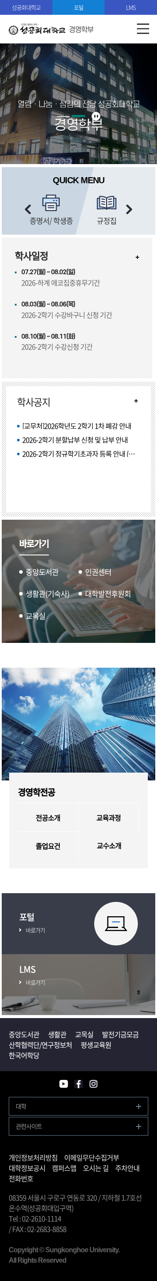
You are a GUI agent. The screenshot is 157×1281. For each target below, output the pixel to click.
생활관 (57, 1034)
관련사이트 (29, 1126)
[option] (51, 209)
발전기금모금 (120, 1034)
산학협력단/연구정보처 (40, 1044)
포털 (78, 7)
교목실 (84, 1034)
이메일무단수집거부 (91, 1157)
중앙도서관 (24, 1034)
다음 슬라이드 (129, 209)
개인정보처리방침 (33, 1157)
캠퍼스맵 (64, 1168)
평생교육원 (96, 1044)
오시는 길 (96, 1168)
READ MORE (136, 400)
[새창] (63, 1084)
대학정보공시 (27, 1168)
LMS (131, 7)
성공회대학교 (26, 7)
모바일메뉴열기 (143, 29)
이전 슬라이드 (28, 209)
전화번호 (21, 1178)
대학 (21, 1106)
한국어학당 (24, 1055)
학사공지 (33, 402)
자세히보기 (137, 257)
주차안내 (127, 1168)
